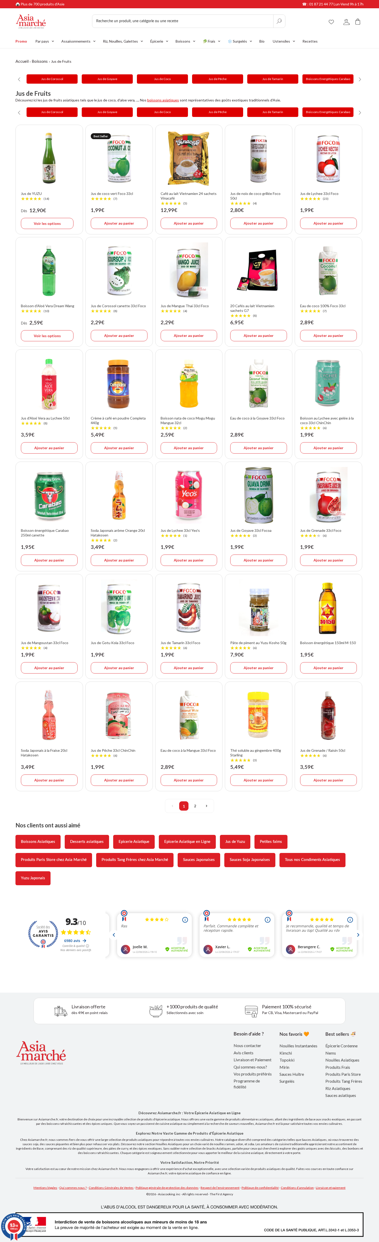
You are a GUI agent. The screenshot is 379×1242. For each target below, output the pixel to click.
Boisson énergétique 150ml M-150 (328, 642)
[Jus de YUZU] (49, 158)
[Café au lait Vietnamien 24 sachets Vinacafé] (189, 158)
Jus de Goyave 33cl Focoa (250, 533)
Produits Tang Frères (343, 1081)
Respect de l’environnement (220, 1188)
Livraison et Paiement (252, 1059)
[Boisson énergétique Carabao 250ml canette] (49, 495)
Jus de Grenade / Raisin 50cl (322, 753)
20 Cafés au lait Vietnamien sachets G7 (252, 311)
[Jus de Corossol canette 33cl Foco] (119, 270)
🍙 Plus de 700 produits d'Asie (39, 4)
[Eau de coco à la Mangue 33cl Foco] (189, 715)
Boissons (40, 61)
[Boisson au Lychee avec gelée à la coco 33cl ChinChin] (328, 383)
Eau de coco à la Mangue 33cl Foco (188, 750)
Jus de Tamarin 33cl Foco (180, 645)
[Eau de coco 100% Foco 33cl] (328, 270)
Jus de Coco (162, 79)
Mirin (284, 1067)
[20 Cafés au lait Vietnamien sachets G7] (258, 270)
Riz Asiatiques (337, 1088)
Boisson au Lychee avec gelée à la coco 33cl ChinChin (327, 423)
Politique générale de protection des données (167, 1188)
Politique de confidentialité (260, 1188)
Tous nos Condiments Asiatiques (312, 860)
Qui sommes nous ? (73, 1188)
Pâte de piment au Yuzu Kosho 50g (258, 645)
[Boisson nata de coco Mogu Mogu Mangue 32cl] (189, 383)
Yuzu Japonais (33, 878)
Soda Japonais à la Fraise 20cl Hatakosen (44, 752)
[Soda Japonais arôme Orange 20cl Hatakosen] (119, 495)
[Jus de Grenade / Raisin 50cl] (328, 715)
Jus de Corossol (52, 79)
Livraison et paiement (330, 1188)
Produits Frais (337, 1067)
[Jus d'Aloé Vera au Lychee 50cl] (49, 383)
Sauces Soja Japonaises (250, 860)
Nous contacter (247, 1045)
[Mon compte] (346, 21)
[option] (52, 79)
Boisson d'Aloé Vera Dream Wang (47, 308)
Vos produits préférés (253, 1073)
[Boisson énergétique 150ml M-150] (328, 607)
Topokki (286, 1059)
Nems (330, 1052)
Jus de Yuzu (235, 842)
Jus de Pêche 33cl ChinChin (113, 753)
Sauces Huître (291, 1074)
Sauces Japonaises (199, 860)
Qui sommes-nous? (250, 1066)
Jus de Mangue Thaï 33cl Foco (185, 308)
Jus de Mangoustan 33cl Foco (44, 645)
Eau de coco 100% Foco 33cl (322, 308)
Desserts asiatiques (87, 842)
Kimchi (285, 1052)
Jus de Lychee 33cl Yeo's (180, 533)
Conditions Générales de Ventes (111, 1188)
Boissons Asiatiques (38, 842)
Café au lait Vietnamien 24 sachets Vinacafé (189, 198)
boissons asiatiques (163, 100)
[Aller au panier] (358, 21)
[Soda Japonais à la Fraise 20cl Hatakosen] (49, 715)
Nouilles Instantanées (298, 1045)
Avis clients (243, 1052)
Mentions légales (45, 1188)
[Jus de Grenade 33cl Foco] (328, 495)
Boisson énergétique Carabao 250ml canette (45, 532)
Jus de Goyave (107, 79)
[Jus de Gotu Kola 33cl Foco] (119, 607)
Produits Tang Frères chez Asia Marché (135, 860)
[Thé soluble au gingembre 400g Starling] (258, 715)
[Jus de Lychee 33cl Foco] (328, 158)
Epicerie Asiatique (134, 842)
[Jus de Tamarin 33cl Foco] (189, 607)
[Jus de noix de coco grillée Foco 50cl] (258, 158)
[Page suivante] (206, 806)
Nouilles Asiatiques (342, 1059)
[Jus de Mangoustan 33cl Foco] (49, 607)
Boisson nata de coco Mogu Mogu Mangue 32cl (188, 423)
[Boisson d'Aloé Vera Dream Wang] (49, 270)
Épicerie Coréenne (341, 1045)
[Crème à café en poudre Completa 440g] (119, 383)
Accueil (22, 61)
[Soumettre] (279, 21)
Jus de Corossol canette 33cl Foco (118, 308)
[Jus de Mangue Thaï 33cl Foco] (189, 270)
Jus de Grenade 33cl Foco (320, 533)
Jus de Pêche (218, 79)
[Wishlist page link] (331, 21)
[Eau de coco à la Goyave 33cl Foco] (258, 383)
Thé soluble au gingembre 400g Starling (255, 755)
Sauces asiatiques (340, 1095)
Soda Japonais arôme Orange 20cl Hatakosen (118, 535)
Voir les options (47, 223)
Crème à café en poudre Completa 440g (118, 423)
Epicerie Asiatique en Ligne (187, 842)
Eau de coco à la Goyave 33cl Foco (257, 418)
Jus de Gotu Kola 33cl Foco (112, 642)
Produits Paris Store (343, 1074)
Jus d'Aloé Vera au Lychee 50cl (45, 421)
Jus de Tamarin (272, 79)
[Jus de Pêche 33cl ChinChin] (119, 715)
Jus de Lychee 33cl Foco (319, 196)
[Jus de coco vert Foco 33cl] (119, 158)
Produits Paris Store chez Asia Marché (54, 860)
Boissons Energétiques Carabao (328, 79)
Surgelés (286, 1081)
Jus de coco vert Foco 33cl (112, 196)
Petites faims (271, 842)
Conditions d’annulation (297, 1188)
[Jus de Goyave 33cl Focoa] (258, 495)
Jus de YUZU (35, 196)
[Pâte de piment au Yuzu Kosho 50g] (258, 607)
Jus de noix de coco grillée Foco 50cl (255, 198)
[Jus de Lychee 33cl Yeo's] (189, 495)
